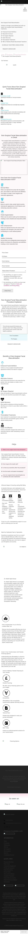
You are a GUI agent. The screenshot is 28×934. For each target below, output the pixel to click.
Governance (7, 881)
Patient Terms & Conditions (10, 879)
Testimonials (7, 845)
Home (5, 841)
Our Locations (7, 851)
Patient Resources (8, 870)
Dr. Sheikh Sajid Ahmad (10, 578)
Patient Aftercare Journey (10, 877)
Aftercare (6, 847)
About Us (6, 853)
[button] (26, 2)
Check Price (7, 290)
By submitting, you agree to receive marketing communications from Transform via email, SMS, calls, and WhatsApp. (13, 277)
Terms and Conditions (9, 873)
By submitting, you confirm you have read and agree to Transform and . (14, 284)
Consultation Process (9, 855)
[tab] (14, 321)
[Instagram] (5, 827)
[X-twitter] (9, 827)
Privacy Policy (15, 285)
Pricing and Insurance (9, 868)
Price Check (7, 864)
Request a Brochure (8, 862)
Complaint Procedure (9, 876)
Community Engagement (10, 866)
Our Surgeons (7, 849)
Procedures (6, 843)
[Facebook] (7, 827)
